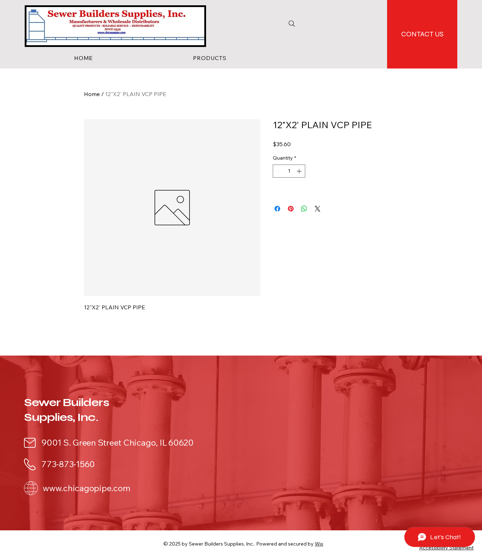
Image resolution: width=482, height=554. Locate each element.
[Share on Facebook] (277, 208)
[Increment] (299, 171)
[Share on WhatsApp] (304, 208)
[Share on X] (317, 208)
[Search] (291, 23)
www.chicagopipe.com (86, 488)
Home (92, 93)
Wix (319, 544)
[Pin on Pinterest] (291, 208)
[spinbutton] (289, 171)
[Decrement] (278, 171)
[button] (209, 58)
